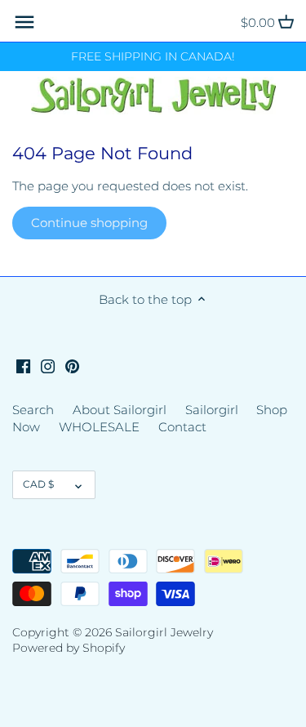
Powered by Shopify (68, 647)
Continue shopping (89, 222)
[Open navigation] (24, 22)
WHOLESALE (99, 427)
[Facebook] (23, 364)
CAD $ (38, 484)
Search (33, 409)
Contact (182, 427)
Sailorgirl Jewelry (164, 632)
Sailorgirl (211, 409)
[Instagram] (48, 364)
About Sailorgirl (119, 409)
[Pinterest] (72, 364)
